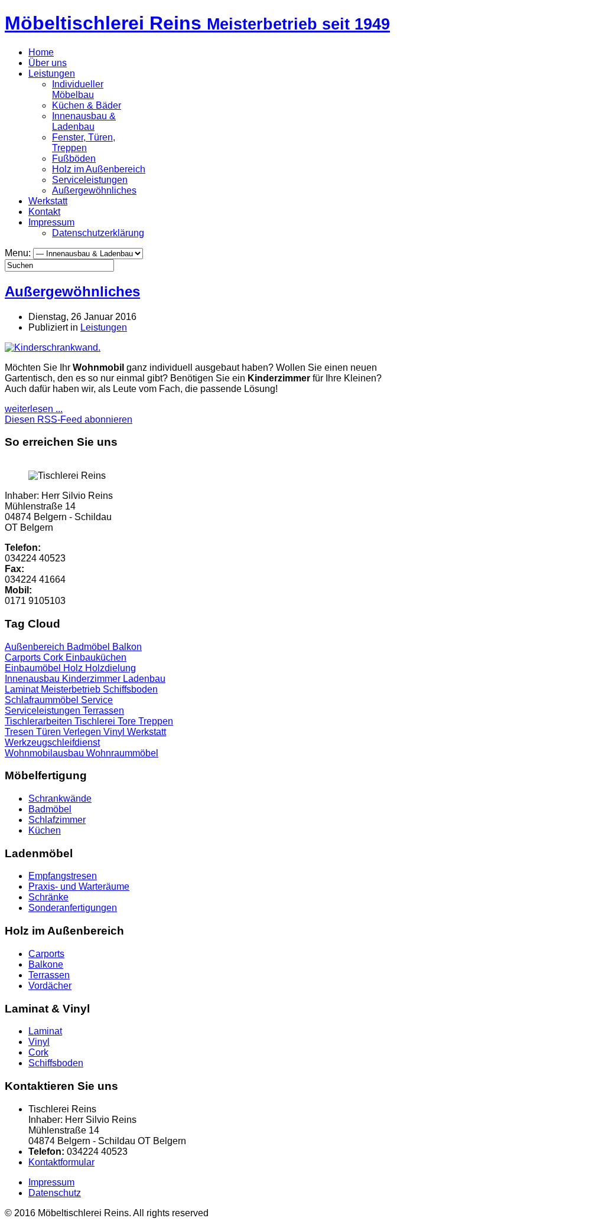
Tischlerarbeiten (39, 721)
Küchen (44, 830)
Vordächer (49, 986)
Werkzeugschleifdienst (52, 742)
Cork (54, 657)
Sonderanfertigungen (72, 908)
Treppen (155, 721)
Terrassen (103, 711)
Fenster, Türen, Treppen (83, 142)
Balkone (45, 964)
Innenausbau (33, 679)
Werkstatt (47, 201)
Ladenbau (144, 679)
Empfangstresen (62, 876)
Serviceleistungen (90, 180)
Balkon (127, 647)
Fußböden (74, 159)
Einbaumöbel (34, 668)
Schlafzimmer (57, 820)
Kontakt (44, 212)
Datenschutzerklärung (98, 233)
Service (97, 700)
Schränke (48, 897)
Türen (49, 732)
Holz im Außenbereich (98, 169)
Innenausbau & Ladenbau (84, 121)
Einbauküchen (96, 657)
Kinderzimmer (92, 679)
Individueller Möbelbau (77, 89)
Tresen (20, 732)
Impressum (51, 222)
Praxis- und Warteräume (78, 886)
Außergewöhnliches (94, 190)
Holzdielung (110, 668)
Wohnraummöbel (122, 753)
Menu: (19, 253)
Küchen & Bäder (86, 105)
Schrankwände (60, 798)
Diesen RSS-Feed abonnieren (68, 419)
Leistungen (51, 73)
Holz (74, 668)
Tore (128, 721)
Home (41, 52)
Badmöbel (89, 647)
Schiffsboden (130, 689)
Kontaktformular (61, 1162)
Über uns (47, 63)
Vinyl (115, 732)
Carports (24, 657)
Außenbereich (36, 647)
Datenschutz (54, 1193)
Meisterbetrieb (72, 689)
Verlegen (83, 732)
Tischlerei (96, 721)
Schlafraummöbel (43, 700)
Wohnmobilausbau (45, 753)
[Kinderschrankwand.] (52, 347)
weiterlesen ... (34, 409)
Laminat (23, 689)
